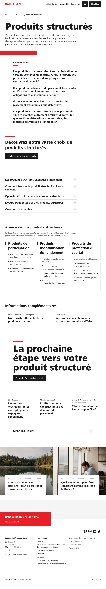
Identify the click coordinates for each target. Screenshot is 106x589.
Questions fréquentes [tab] (18, 209)
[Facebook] (85, 531)
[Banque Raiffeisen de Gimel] (13, 4)
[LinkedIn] (94, 531)
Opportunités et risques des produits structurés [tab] (34, 196)
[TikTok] (99, 531)
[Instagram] (90, 531)
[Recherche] (79, 4)
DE (92, 579)
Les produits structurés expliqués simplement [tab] (33, 179)
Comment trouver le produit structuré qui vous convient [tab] (34, 188)
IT (100, 579)
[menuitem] (52, 4)
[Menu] (85, 4)
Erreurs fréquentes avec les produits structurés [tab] (34, 202)
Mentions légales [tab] (23, 430)
